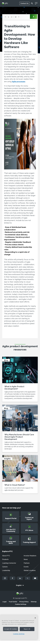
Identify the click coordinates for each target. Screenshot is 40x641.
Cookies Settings (20, 604)
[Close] (35, 618)
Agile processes (18, 81)
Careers (5, 567)
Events (26, 567)
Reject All (27, 629)
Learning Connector (9, 563)
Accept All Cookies (10, 629)
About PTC (6, 556)
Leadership (6, 570)
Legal (5, 601)
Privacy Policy (24, 601)
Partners (27, 563)
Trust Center (13, 601)
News (26, 559)
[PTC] (20, 593)
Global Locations (30, 570)
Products (5, 559)
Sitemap (33, 601)
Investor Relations (30, 556)
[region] (19, 627)
